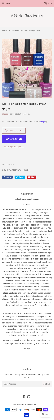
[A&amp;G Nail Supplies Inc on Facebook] (24, 397)
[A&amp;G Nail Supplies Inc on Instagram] (28, 397)
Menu (8, 3)
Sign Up (46, 384)
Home (4, 30)
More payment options (14, 146)
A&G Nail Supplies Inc (27, 15)
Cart (50, 3)
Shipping (6, 114)
